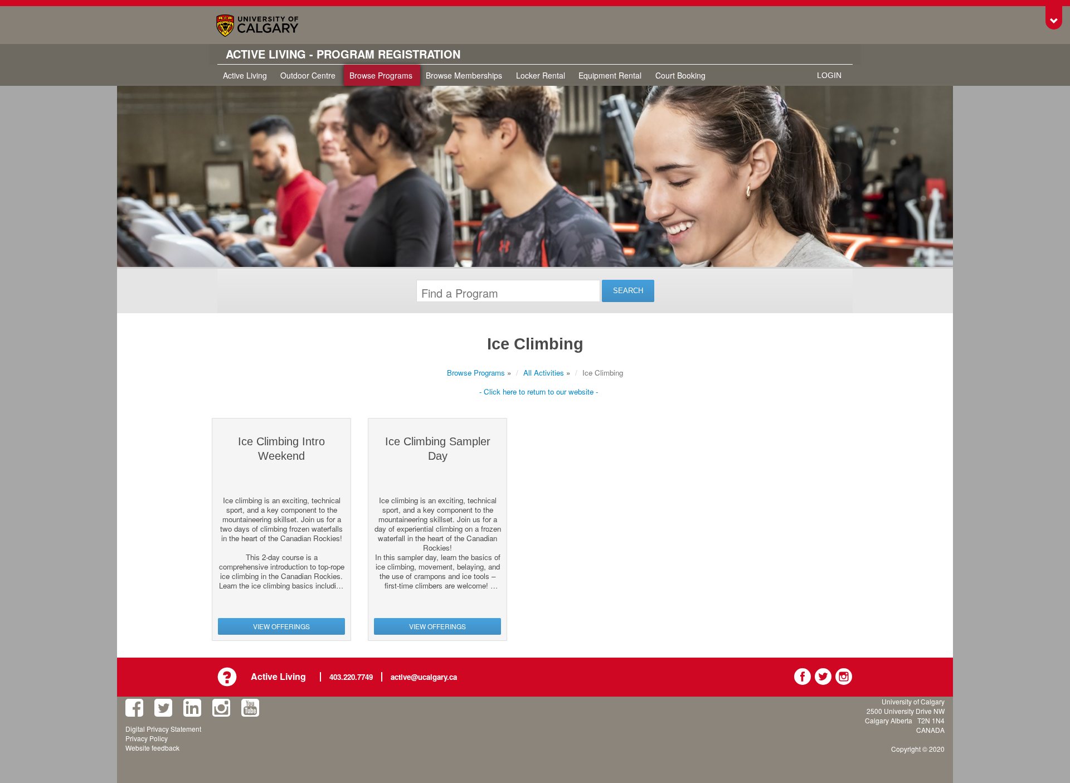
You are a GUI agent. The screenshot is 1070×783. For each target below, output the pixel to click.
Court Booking (680, 75)
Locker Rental (540, 75)
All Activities (543, 372)
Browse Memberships (464, 75)
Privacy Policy (146, 738)
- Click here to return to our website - (538, 391)
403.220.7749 (351, 676)
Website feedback (152, 747)
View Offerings (281, 626)
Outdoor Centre (307, 75)
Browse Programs (380, 75)
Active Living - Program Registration (343, 54)
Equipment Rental (609, 75)
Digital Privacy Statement (163, 728)
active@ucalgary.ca (424, 676)
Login (829, 75)
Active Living (245, 75)
